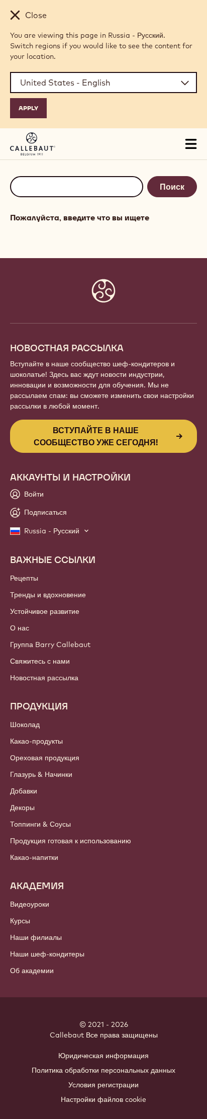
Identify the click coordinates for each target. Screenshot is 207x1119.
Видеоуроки (29, 904)
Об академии (32, 970)
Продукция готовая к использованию (70, 840)
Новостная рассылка (44, 677)
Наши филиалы (36, 937)
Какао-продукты (36, 741)
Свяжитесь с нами (40, 661)
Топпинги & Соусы (40, 824)
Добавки (23, 790)
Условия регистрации (103, 1084)
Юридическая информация (103, 1055)
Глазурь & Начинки (41, 774)
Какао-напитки (34, 857)
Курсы (20, 920)
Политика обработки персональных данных (103, 1070)
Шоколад (25, 724)
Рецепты (24, 578)
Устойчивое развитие (44, 611)
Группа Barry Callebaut (50, 644)
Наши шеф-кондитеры (47, 953)
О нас (19, 627)
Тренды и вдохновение (48, 594)
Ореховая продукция (44, 757)
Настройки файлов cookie (103, 1099)
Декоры (22, 807)
